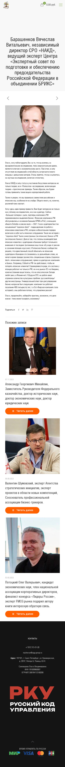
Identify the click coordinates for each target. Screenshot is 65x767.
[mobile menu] (60, 4)
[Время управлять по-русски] (6, 5)
